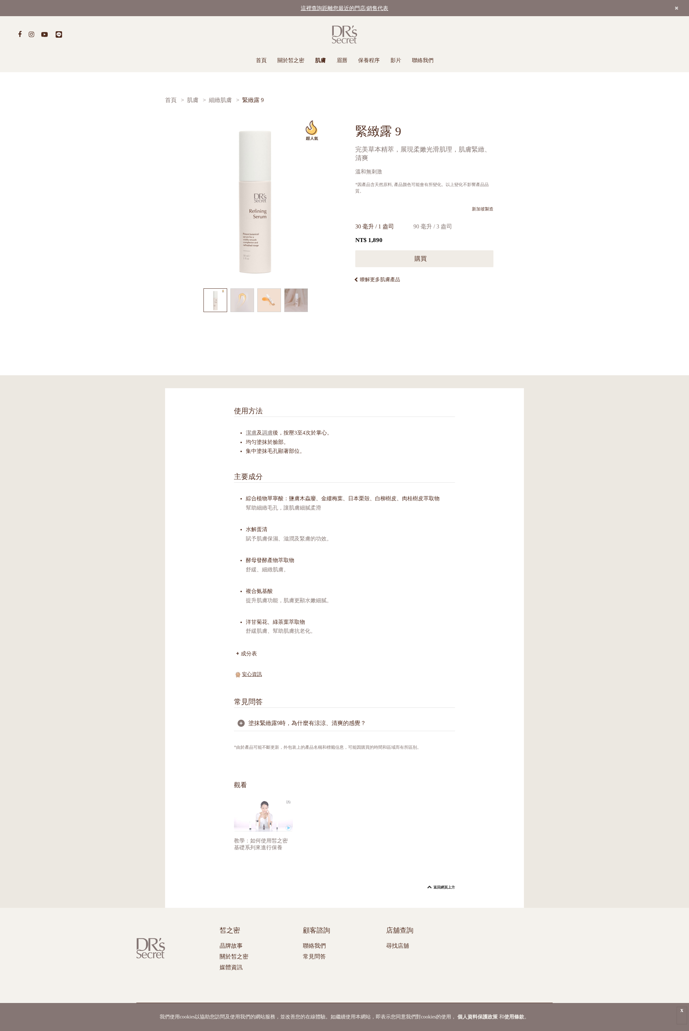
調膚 (267, 433)
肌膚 (320, 60)
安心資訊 (252, 674)
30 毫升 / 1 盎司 (374, 226)
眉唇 (342, 60)
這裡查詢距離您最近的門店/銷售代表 (344, 8)
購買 (421, 258)
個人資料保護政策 (478, 1017)
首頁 (261, 60)
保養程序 (369, 60)
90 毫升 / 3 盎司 (432, 226)
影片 (395, 60)
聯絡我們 (422, 60)
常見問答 (314, 956)
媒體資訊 (231, 967)
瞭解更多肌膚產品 (380, 279)
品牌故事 (231, 946)
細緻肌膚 (220, 100)
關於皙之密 (290, 60)
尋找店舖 (397, 946)
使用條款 (514, 1017)
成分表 (249, 653)
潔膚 (251, 433)
